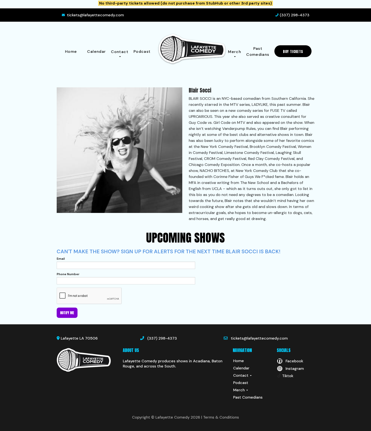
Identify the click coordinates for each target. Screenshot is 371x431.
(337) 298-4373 (294, 15)
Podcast (142, 51)
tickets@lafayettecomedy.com (95, 15)
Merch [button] (234, 51)
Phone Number (68, 274)
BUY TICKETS (293, 51)
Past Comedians (257, 51)
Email (61, 259)
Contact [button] (119, 51)
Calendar (96, 51)
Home (71, 51)
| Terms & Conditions (220, 417)
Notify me (67, 312)
